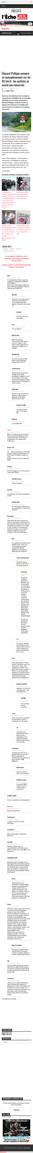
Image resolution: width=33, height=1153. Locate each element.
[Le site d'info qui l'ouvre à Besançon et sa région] (17, 19)
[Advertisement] (16, 52)
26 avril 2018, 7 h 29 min (18, 715)
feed (19, 10)
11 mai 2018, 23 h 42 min (18, 750)
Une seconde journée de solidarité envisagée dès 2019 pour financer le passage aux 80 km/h (23, 230)
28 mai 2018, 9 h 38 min (18, 481)
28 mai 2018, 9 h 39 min (18, 504)
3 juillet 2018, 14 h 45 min (18, 370)
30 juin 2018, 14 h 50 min (18, 356)
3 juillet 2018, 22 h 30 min (22, 641)
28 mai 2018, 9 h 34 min (22, 314)
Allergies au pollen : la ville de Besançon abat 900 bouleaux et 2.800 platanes (17, 266)
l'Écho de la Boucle (12, 1148)
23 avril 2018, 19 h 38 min (13, 798)
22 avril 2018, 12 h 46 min (13, 278)
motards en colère (8, 251)
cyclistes (11, 249)
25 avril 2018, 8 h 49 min (13, 819)
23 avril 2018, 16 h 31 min (13, 518)
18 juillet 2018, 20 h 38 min (18, 947)
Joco (9, 430)
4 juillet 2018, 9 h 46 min (18, 391)
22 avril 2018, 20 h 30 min (13, 449)
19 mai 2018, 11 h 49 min (25, 575)
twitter (16, 10)
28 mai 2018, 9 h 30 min (22, 686)
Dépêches (7, 33)
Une (8, 89)
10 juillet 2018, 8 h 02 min (13, 980)
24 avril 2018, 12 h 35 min (18, 541)
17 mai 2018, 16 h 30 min (22, 769)
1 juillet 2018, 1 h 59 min (22, 730)
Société (5, 89)
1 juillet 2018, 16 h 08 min (13, 963)
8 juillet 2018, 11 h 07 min (18, 421)
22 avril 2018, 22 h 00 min (13, 492)
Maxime (10, 806)
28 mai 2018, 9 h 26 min (13, 844)
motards (18, 249)
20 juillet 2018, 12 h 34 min (23, 407)
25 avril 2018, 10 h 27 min (22, 560)
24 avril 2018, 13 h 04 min (18, 297)
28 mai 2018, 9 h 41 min (25, 701)
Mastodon (3, 1152)
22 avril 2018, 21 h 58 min (13, 468)
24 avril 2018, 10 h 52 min (13, 808)
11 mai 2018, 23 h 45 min (13, 832)
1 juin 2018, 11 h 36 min (13, 906)
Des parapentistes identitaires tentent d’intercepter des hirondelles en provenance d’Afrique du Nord (16, 258)
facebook (12, 10)
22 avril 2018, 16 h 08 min (13, 432)
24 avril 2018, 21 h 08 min (18, 327)
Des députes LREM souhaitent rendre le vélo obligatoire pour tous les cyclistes (22, 195)
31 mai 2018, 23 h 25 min (18, 881)
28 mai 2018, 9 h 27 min (22, 782)
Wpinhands (27, 1148)
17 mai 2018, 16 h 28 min (18, 337)
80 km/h (5, 249)
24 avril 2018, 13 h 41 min (18, 660)
